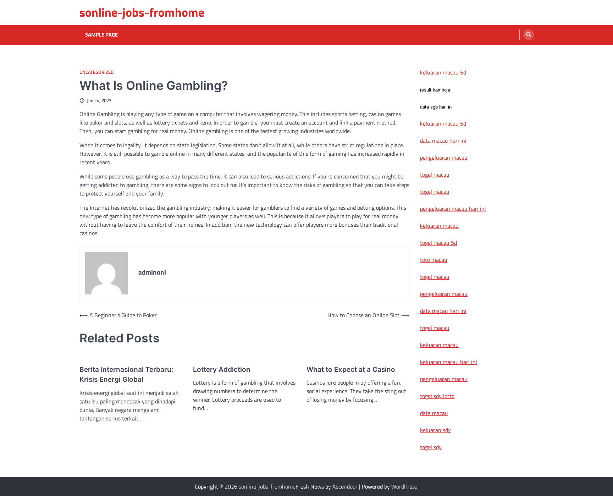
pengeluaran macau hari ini (453, 208)
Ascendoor (345, 486)
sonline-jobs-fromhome (141, 12)
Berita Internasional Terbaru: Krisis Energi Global (126, 374)
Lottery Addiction (221, 369)
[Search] (528, 34)
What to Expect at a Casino (350, 369)
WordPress (404, 486)
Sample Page (101, 35)
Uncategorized (96, 72)
